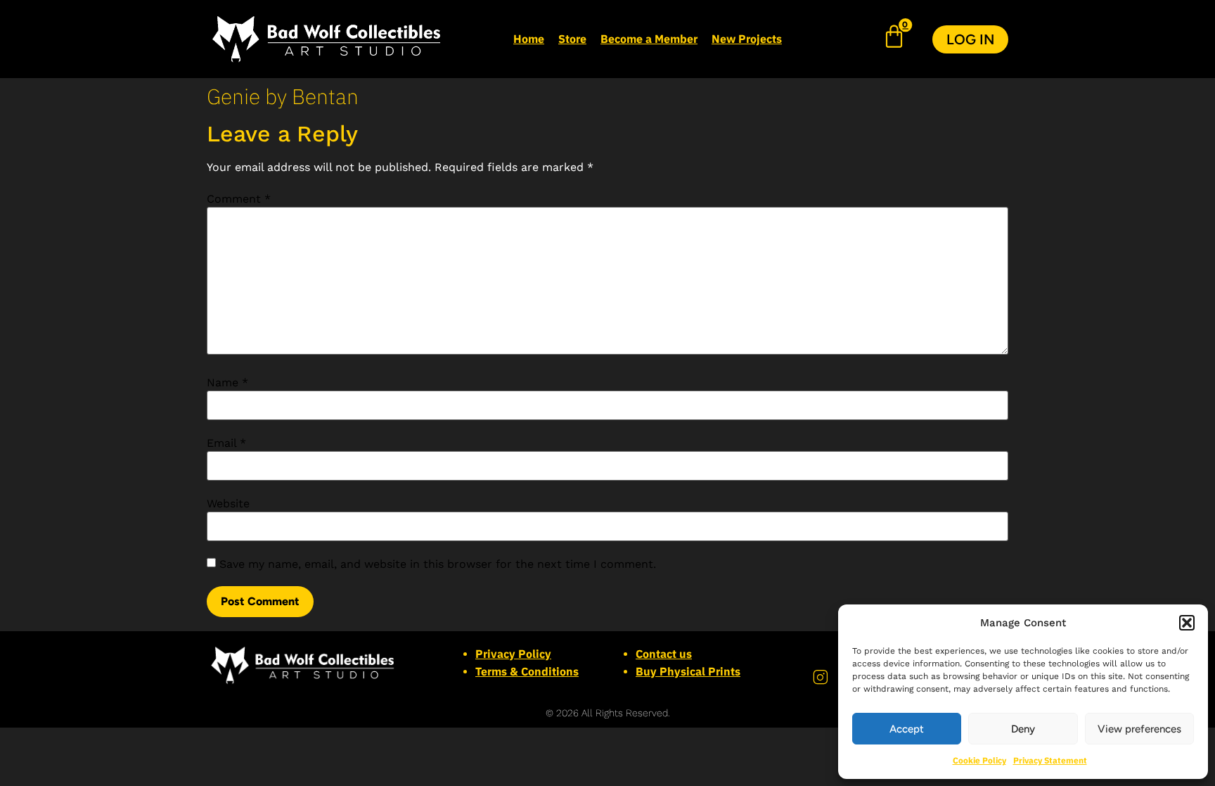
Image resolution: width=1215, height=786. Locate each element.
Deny (1023, 729)
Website (228, 503)
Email (226, 443)
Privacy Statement (1050, 760)
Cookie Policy (979, 760)
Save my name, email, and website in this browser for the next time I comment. (437, 564)
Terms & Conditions (527, 671)
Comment (239, 199)
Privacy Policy (513, 654)
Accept (906, 729)
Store (572, 39)
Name (227, 382)
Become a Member (649, 39)
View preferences (1139, 729)
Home (528, 39)
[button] (1187, 623)
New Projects (747, 39)
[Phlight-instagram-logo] (820, 678)
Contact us (664, 654)
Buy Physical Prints (688, 671)
